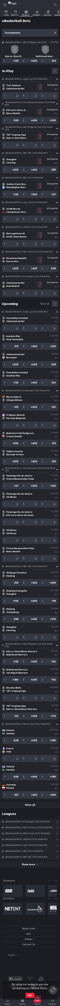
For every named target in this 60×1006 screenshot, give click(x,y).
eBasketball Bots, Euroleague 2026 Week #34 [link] (27, 276)
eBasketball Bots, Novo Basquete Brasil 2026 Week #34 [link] (30, 103)
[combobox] (10, 955)
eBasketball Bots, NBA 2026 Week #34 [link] (24, 177)
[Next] (57, 51)
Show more (28, 864)
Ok (30, 995)
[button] (30, 79)
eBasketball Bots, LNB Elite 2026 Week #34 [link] (26, 227)
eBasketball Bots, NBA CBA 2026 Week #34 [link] (26, 153)
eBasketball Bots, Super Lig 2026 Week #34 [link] (26, 79)
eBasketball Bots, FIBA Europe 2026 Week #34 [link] (27, 724)
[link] (15, 5)
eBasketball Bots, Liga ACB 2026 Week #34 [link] (26, 202)
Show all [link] (44, 303)
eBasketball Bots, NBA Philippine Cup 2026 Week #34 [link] (28, 128)
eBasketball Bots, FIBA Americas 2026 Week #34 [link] (29, 251)
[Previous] (2, 51)
